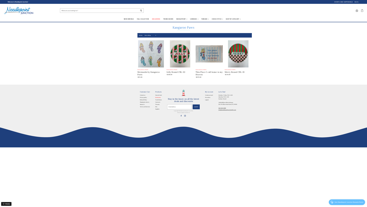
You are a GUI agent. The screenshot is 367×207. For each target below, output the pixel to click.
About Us (142, 104)
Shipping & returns (144, 102)
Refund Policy (143, 100)
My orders (207, 97)
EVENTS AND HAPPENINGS (343, 2)
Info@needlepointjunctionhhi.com (227, 110)
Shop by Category (233, 19)
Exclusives (156, 19)
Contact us (142, 95)
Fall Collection (143, 19)
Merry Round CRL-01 (234, 72)
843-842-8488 (222, 108)
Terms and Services (145, 106)
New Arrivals (129, 19)
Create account (209, 95)
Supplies (157, 109)
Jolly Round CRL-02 (175, 72)
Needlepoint (181, 19)
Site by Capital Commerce (183, 112)
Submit (196, 107)
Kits (156, 106)
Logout (207, 100)
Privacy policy (143, 97)
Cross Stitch (217, 19)
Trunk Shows (168, 19)
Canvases (193, 19)
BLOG (357, 2)
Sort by (140, 35)
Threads (204, 19)
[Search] (141, 10)
